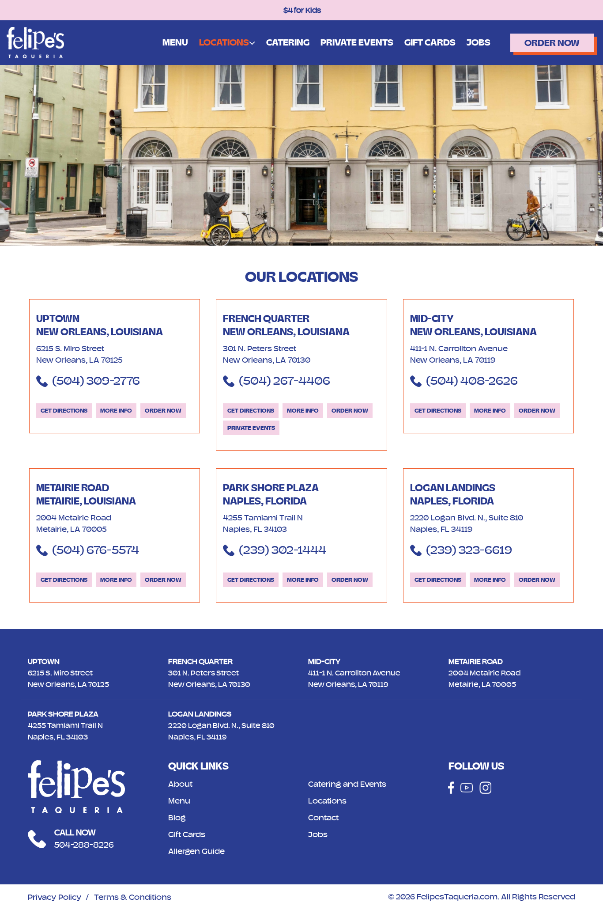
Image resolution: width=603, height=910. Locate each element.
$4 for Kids (301, 10)
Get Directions (64, 410)
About (180, 784)
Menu (175, 42)
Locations (224, 42)
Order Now (552, 42)
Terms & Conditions (132, 897)
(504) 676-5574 (95, 550)
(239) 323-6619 (469, 550)
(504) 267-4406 (284, 381)
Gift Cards (430, 42)
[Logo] (35, 42)
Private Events (356, 42)
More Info (116, 410)
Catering (287, 42)
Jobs (478, 42)
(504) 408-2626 (472, 381)
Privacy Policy (55, 897)
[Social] (451, 788)
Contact (323, 818)
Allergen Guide (196, 851)
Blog (177, 818)
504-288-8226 (84, 845)
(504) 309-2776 (96, 381)
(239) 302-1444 (282, 550)
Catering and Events (347, 784)
